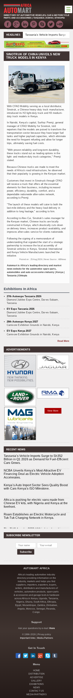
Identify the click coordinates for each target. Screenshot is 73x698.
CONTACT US (36, 691)
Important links (27, 638)
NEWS (36, 687)
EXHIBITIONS (36, 684)
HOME (36, 670)
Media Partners (45, 638)
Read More (63, 341)
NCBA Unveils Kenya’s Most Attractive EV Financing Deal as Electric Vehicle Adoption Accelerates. (34, 474)
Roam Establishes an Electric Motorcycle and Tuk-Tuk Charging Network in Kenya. (35, 516)
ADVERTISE (36, 677)
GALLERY (36, 680)
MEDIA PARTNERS (36, 694)
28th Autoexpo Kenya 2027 (22, 321)
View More (53, 410)
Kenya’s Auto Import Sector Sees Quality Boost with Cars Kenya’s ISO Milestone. (36, 487)
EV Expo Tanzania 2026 (21, 308)
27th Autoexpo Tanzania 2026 (24, 296)
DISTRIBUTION (36, 674)
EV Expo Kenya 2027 (19, 330)
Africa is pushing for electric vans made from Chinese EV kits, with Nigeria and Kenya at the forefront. (36, 503)
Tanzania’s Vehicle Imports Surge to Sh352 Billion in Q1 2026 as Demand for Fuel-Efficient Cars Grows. (36, 459)
